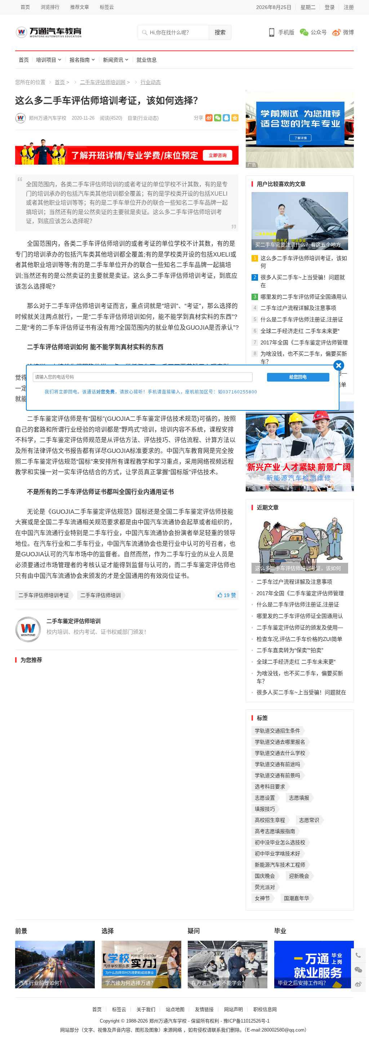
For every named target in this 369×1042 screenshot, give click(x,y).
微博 (348, 32)
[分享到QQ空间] (235, 117)
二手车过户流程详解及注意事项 (298, 308)
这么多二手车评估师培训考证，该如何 (298, 568)
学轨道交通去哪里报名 (280, 742)
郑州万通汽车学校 (47, 118)
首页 (25, 7)
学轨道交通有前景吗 (277, 775)
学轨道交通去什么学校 (280, 753)
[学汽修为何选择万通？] (141, 964)
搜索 (220, 32)
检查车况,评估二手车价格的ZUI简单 (299, 639)
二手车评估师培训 (100, 595)
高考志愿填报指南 (275, 831)
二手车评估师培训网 (102, 82)
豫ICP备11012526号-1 (246, 1021)
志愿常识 (309, 820)
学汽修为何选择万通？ (130, 983)
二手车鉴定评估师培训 (73, 621)
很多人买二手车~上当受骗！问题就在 (301, 692)
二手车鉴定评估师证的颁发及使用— (300, 627)
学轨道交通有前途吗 (277, 764)
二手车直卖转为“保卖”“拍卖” (290, 650)
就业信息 (147, 60)
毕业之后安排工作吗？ (303, 983)
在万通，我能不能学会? (218, 983)
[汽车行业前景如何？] (55, 964)
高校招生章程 (270, 820)
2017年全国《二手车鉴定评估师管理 (304, 342)
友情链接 (204, 1009)
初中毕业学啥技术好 (277, 853)
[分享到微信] (217, 117)
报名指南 (80, 60)
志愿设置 (265, 798)
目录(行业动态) (143, 118)
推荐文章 (79, 7)
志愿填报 (299, 798)
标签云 (107, 7)
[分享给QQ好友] (226, 117)
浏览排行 (50, 7)
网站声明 (233, 1009)
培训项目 (46, 60)
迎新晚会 (299, 876)
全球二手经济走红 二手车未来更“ (300, 331)
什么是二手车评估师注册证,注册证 (302, 319)
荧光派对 (265, 887)
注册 (349, 7)
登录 (330, 7)
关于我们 (146, 1009)
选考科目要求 (270, 786)
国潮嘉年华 (296, 898)
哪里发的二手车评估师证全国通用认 (304, 297)
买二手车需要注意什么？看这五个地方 (298, 245)
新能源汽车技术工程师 (280, 865)
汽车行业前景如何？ (41, 983)
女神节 (262, 898)
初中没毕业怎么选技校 (280, 842)
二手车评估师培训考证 (43, 595)
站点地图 (175, 1009)
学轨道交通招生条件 (277, 731)
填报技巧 (265, 809)
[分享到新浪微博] (209, 117)
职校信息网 (265, 1009)
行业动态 (151, 82)
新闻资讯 (113, 60)
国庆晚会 (265, 876)
